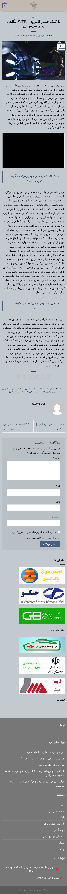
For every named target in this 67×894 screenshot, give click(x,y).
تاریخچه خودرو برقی (54, 823)
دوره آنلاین (59, 830)
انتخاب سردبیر (57, 811)
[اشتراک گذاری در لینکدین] (18, 377)
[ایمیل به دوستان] (30, 377)
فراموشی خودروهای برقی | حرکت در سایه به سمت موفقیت (37, 783)
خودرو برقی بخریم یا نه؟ (52, 764)
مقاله (62, 842)
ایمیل (57, 501)
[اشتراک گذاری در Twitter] (36, 377)
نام (58, 486)
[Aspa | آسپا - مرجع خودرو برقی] (33, 5)
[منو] (63, 6)
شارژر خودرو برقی (37, 392)
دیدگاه (56, 458)
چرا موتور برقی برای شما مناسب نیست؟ (42, 758)
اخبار (33, 17)
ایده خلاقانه (34, 388)
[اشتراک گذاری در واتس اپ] (48, 377)
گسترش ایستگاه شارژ (18, 392)
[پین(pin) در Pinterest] (24, 377)
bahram (18, 35)
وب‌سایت (56, 516)
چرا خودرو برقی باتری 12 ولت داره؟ (45, 752)
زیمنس (50, 392)
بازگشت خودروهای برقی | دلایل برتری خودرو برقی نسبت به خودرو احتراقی (34, 773)
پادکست (60, 817)
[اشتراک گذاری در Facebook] (42, 377)
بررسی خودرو (22, 388)
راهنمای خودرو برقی (54, 836)
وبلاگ (62, 849)
